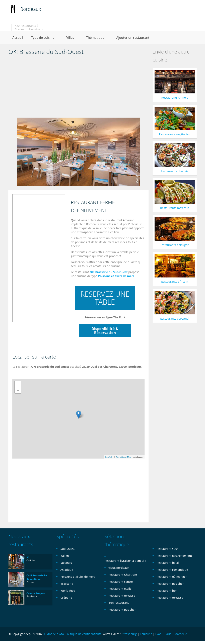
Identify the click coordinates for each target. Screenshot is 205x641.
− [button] (18, 390)
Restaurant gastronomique (175, 556)
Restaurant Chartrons (123, 575)
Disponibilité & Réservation (105, 330)
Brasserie (66, 584)
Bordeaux (30, 9)
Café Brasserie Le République (36, 577)
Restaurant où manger (172, 577)
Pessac (30, 582)
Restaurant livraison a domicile (125, 561)
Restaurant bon (167, 590)
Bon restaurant (119, 602)
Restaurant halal (168, 563)
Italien (64, 556)
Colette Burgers (35, 593)
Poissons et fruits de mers (116, 276)
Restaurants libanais (174, 171)
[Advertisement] (78, 88)
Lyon (158, 634)
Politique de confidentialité (83, 634)
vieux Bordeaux (119, 568)
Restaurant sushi (168, 549)
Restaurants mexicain (174, 208)
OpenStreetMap (123, 457)
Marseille (181, 634)
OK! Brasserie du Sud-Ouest (109, 272)
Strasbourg (129, 634)
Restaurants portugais (175, 245)
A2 (27, 557)
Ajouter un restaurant (132, 37)
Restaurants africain (174, 281)
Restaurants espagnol (174, 318)
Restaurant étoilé (120, 588)
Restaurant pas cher (122, 609)
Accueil (17, 37)
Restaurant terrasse (122, 595)
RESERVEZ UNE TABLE (105, 298)
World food (67, 590)
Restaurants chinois (174, 97)
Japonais (66, 563)
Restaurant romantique (172, 570)
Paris (168, 634)
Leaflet (108, 457)
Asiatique (66, 570)
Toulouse (146, 634)
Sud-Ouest (67, 549)
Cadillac (30, 560)
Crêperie (66, 597)
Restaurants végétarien (174, 134)
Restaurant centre (121, 582)
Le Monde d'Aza (53, 634)
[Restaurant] (12, 9)
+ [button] (18, 383)
